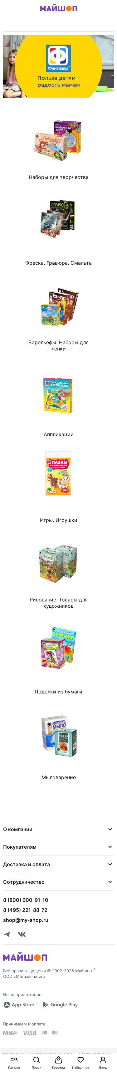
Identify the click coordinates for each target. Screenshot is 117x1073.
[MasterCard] (44, 1032)
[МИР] (10, 1033)
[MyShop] (25, 960)
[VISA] (29, 1032)
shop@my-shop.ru (25, 920)
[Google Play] (60, 1005)
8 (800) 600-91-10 (25, 900)
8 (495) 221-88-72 (25, 910)
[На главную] (59, 12)
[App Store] (18, 1005)
